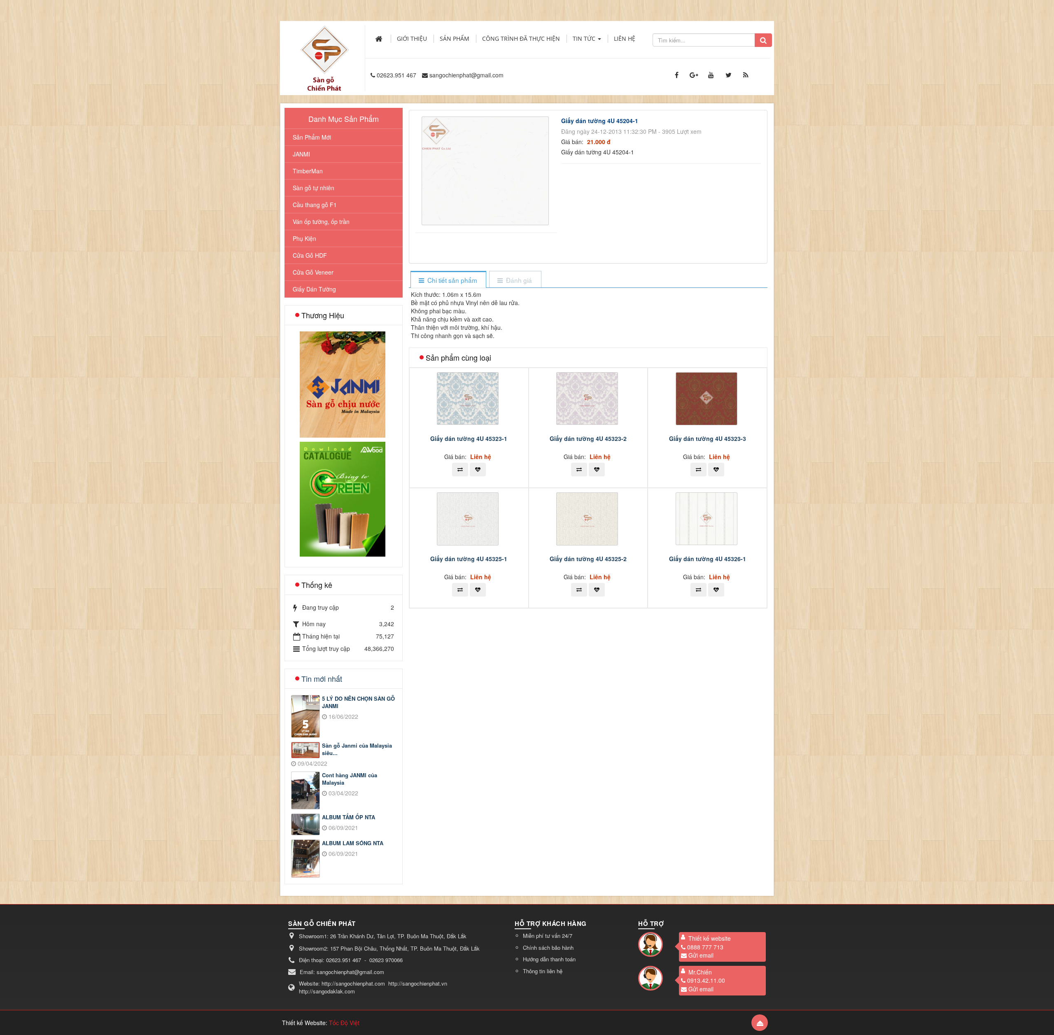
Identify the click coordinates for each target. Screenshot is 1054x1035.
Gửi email (701, 955)
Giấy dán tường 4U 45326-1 (707, 559)
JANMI (301, 154)
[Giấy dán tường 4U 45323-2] (588, 398)
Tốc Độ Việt (344, 1023)
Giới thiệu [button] (412, 38)
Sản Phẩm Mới (312, 137)
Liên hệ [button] (624, 38)
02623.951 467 (396, 75)
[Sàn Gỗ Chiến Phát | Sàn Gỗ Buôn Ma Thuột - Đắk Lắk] (324, 49)
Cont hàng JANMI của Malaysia (349, 779)
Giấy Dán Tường (314, 289)
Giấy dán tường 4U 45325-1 (468, 559)
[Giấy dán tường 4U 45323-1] (469, 398)
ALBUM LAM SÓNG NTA (352, 843)
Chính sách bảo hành (548, 947)
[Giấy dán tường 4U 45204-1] (486, 170)
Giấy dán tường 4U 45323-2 (588, 438)
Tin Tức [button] (585, 38)
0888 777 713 (705, 947)
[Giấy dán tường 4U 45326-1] (707, 518)
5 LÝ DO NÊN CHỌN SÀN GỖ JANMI (358, 702)
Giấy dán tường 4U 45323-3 (707, 438)
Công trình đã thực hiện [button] (521, 38)
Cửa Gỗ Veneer (313, 272)
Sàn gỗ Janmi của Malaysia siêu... (357, 749)
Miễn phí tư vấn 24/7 (547, 935)
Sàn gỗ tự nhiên (313, 188)
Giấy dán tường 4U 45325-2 (588, 559)
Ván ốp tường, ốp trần (321, 221)
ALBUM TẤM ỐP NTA (348, 817)
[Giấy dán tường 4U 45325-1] (469, 518)
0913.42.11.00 (706, 980)
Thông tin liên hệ (542, 971)
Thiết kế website (709, 938)
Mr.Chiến (700, 972)
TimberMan (308, 171)
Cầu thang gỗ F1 (315, 204)
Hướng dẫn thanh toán (549, 959)
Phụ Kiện (304, 238)
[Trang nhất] (379, 38)
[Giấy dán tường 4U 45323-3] (707, 398)
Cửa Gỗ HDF (310, 255)
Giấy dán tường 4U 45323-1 (468, 438)
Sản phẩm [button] (454, 38)
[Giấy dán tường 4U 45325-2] (588, 518)
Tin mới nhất (321, 678)
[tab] (448, 280)
